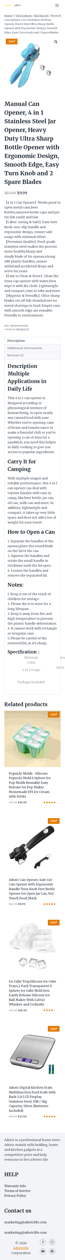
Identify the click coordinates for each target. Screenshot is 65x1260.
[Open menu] (57, 5)
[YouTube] (43, 1251)
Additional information (24, 348)
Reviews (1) (15, 355)
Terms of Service (17, 1191)
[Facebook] (43, 1242)
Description (16, 340)
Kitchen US (22, 329)
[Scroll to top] (56, 1254)
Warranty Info (15, 1186)
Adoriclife (21, 1248)
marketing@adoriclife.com (25, 1222)
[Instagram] (52, 1242)
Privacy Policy (15, 1196)
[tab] (32, 341)
